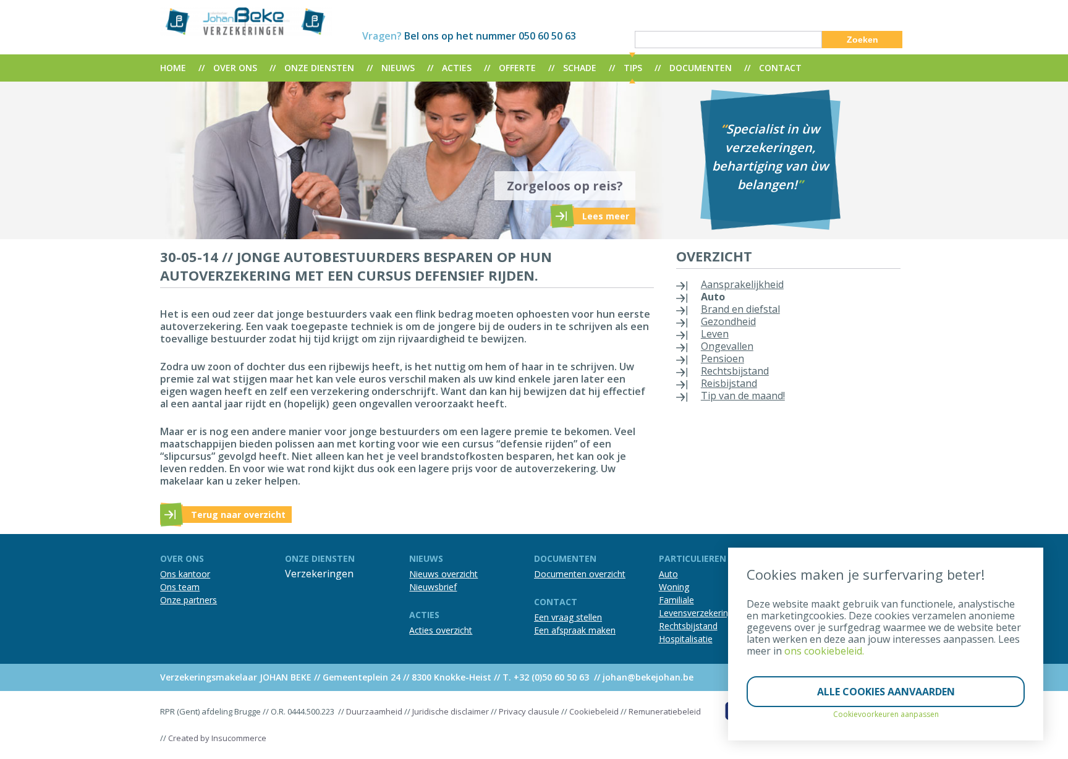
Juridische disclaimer (450, 711)
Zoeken (862, 40)
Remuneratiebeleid (665, 711)
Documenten (700, 68)
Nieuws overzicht (443, 574)
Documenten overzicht (579, 574)
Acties (457, 68)
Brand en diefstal (740, 309)
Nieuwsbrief (433, 587)
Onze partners (188, 600)
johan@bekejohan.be (648, 677)
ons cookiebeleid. (824, 651)
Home (173, 68)
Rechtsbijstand (735, 371)
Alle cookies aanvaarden (886, 691)
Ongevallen (727, 346)
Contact (780, 68)
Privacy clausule (529, 711)
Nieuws (398, 68)
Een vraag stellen (568, 617)
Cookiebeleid (594, 711)
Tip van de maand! (743, 395)
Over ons (235, 68)
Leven (715, 334)
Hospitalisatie (686, 639)
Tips (633, 68)
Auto (713, 296)
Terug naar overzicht (238, 514)
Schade (579, 68)
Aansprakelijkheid (742, 284)
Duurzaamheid (374, 711)
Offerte (517, 68)
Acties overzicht (440, 630)
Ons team (180, 587)
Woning (674, 587)
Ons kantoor (185, 574)
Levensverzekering (696, 613)
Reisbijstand (729, 383)
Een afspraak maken (575, 630)
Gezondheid (728, 321)
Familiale (676, 600)
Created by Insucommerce (217, 738)
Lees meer (605, 216)
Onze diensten (319, 68)
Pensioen (722, 358)
